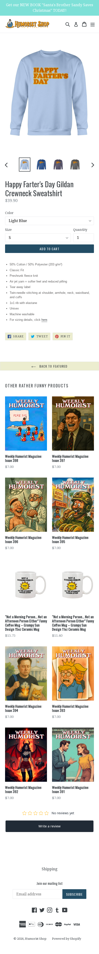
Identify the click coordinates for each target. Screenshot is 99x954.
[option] (24, 164)
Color (9, 213)
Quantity (80, 230)
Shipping (49, 869)
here (44, 319)
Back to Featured (52, 366)
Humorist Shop (36, 938)
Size (8, 230)
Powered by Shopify (66, 938)
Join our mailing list (49, 883)
